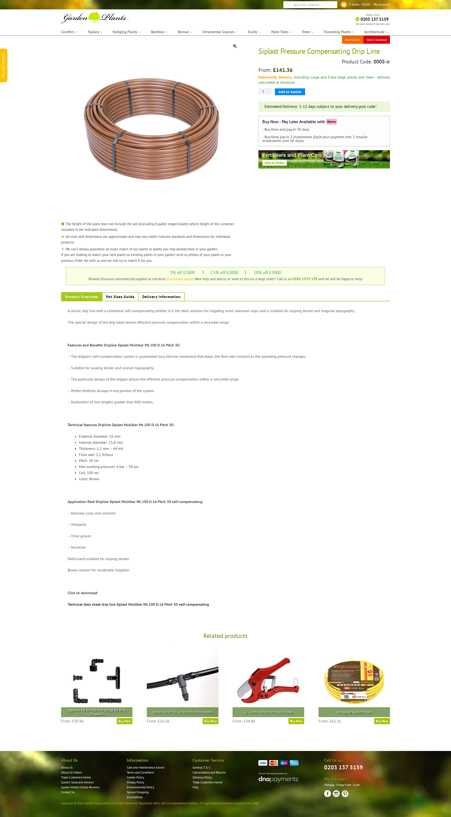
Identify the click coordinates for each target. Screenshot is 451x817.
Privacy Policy (135, 782)
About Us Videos (71, 772)
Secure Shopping (138, 792)
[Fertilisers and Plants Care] (324, 159)
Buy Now (124, 721)
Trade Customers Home (76, 777)
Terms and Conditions (140, 772)
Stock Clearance (376, 40)
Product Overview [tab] (81, 296)
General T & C (201, 768)
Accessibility (135, 797)
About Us (67, 768)
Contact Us (67, 792)
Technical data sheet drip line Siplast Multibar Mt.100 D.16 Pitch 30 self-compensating (138, 604)
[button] (235, 46)
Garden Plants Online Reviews (80, 787)
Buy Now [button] (210, 721)
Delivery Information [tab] (161, 296)
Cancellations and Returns (209, 772)
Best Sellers (352, 40)
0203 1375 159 (305, 278)
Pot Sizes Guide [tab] (120, 296)
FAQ (195, 787)
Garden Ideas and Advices (77, 782)
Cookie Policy (135, 777)
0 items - (359, 4)
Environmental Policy (140, 787)
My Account (381, 4)
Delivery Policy (202, 777)
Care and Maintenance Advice (145, 768)
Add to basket (290, 91)
